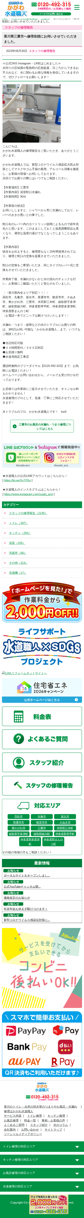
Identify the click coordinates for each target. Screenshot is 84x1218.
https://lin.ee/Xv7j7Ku (17, 480)
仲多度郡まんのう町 (53, 841)
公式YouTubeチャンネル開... (22, 886)
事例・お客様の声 (53, 1120)
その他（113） (18, 562)
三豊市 (42, 827)
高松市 (18, 816)
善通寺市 (18, 822)
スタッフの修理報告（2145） (28, 513)
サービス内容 (12, 1115)
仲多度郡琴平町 (65, 833)
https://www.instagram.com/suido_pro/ (28, 494)
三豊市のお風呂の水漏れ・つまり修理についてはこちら (45, 426)
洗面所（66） (18, 552)
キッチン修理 (56, 1115)
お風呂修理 (11, 1120)
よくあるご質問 (14, 1125)
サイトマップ (53, 1129)
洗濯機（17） (18, 572)
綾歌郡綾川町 (42, 833)
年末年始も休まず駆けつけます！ (26, 908)
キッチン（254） (20, 533)
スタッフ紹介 (39, 1125)
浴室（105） (17, 543)
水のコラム (60, 1125)
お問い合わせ (30, 1129)
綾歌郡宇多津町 (18, 833)
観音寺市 (41, 822)
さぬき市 (65, 822)
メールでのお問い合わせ (51, 14)
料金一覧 (30, 1120)
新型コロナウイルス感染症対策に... (27, 920)
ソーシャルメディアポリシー (23, 1134)
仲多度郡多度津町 (30, 841)
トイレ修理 (34, 1115)
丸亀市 (42, 816)
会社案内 (10, 1129)
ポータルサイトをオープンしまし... (27, 875)
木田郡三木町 (65, 827)
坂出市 (65, 816)
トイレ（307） (18, 523)
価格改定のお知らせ (17, 897)
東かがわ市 (18, 827)
